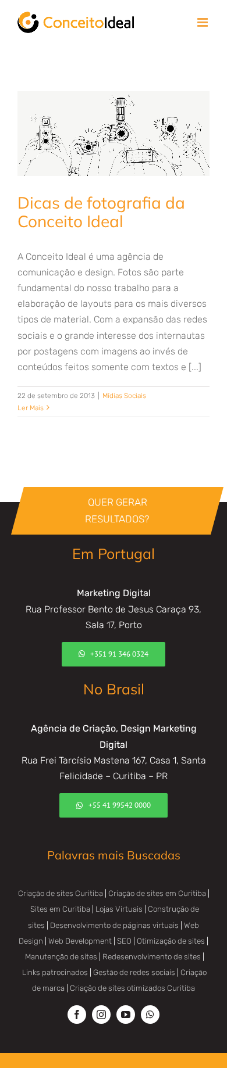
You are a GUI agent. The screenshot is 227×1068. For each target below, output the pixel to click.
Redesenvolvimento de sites (151, 956)
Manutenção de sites (61, 956)
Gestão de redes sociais (134, 972)
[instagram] (101, 1014)
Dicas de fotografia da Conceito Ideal (101, 211)
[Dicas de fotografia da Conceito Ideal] (113, 134)
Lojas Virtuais (119, 909)
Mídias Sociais (124, 396)
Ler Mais (30, 408)
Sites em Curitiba (60, 909)
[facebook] (77, 1014)
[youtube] (125, 1014)
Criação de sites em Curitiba (157, 893)
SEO (124, 941)
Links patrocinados (55, 972)
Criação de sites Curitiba (60, 893)
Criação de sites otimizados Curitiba (132, 988)
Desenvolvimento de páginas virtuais (114, 925)
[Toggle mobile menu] (203, 22)
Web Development (80, 941)
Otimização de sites (171, 941)
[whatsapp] (150, 1014)
